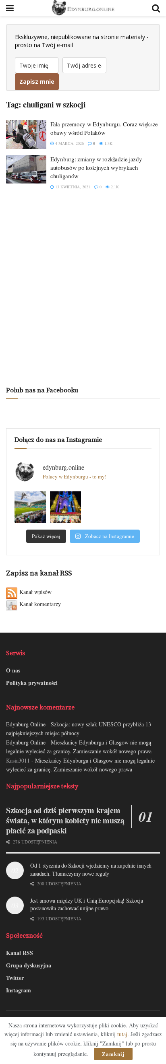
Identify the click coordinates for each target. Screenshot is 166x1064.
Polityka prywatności (32, 682)
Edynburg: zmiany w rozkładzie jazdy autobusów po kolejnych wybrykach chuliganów (96, 167)
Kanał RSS (19, 953)
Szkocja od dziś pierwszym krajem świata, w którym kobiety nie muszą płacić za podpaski (65, 820)
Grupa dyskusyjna (28, 965)
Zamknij (113, 1054)
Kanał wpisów (35, 592)
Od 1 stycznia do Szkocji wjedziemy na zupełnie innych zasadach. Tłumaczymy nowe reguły (90, 869)
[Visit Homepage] (83, 8)
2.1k (114, 187)
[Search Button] (156, 8)
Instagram (18, 990)
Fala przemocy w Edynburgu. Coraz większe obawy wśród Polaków (104, 128)
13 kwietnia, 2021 (72, 187)
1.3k (107, 143)
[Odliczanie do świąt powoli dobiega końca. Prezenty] (65, 507)
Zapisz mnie (36, 81)
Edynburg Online (26, 724)
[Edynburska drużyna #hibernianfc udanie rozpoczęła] (30, 507)
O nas (13, 670)
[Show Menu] (10, 8)
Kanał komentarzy (40, 604)
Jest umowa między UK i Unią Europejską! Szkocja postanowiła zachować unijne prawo (86, 904)
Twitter (15, 977)
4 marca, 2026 (69, 143)
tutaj (122, 1034)
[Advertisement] (83, 288)
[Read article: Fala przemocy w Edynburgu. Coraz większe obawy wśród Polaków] (26, 134)
